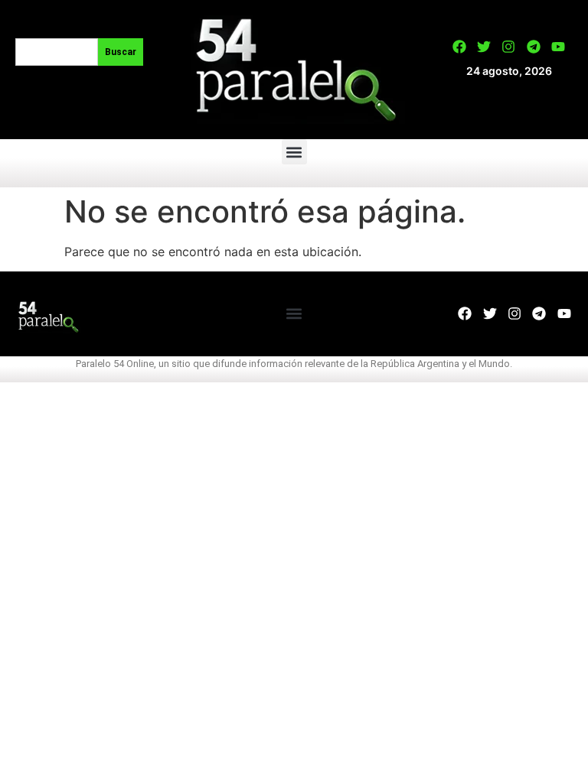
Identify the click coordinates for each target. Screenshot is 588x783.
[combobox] (56, 52)
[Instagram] (508, 46)
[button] (294, 151)
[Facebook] (459, 46)
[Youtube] (558, 46)
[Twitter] (484, 46)
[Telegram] (533, 46)
